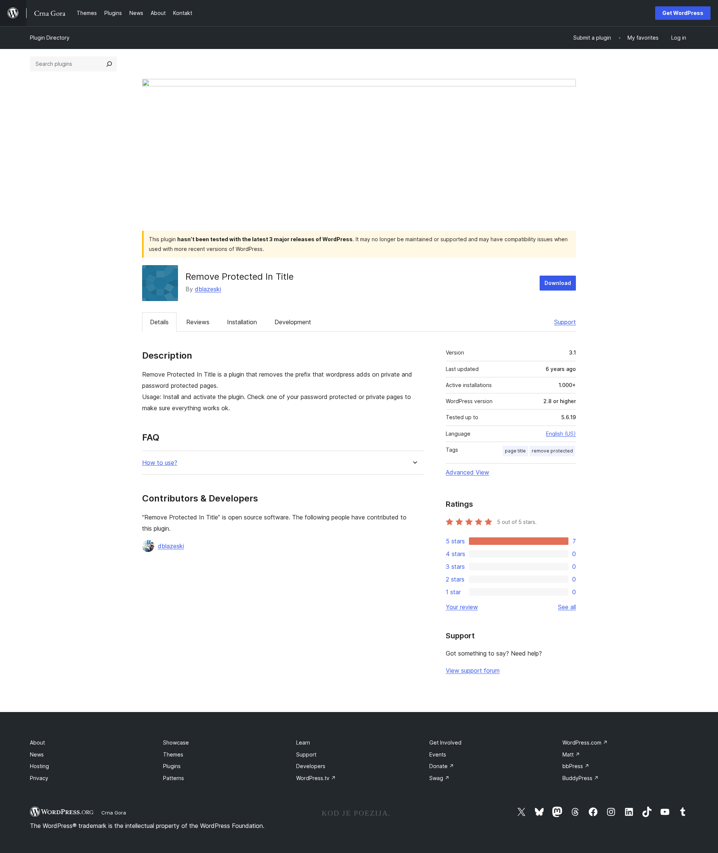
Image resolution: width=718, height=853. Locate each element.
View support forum (473, 670)
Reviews (197, 322)
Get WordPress (682, 13)
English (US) (561, 433)
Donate (441, 766)
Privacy (39, 778)
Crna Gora (113, 813)
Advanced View (467, 472)
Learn (303, 742)
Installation (242, 322)
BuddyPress (580, 778)
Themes (173, 754)
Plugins (172, 766)
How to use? (159, 462)
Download (557, 283)
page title (515, 451)
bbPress (575, 766)
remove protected (552, 451)
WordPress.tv (316, 778)
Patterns (173, 778)
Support (565, 322)
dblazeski (208, 289)
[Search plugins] (109, 63)
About (37, 742)
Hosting (39, 766)
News (37, 754)
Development (292, 322)
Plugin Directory (50, 37)
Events (437, 754)
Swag (439, 778)
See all (567, 607)
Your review (462, 607)
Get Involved (445, 742)
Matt (571, 754)
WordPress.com (585, 742)
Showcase (176, 742)
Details (159, 322)
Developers (310, 766)
